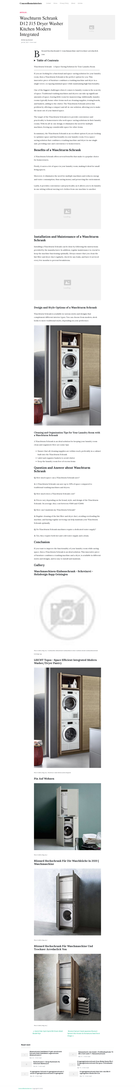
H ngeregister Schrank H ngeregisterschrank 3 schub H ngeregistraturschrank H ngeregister (47, 1072)
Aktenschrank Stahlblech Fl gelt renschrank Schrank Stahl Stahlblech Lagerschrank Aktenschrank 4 (46, 1053)
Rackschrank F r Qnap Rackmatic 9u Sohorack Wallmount (46, 1063)
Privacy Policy (64, 3)
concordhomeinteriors (25, 1088)
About (73, 3)
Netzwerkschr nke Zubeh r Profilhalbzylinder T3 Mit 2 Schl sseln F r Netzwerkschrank (95, 1053)
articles (80, 3)
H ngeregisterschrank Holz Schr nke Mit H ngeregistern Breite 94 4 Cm (95, 1072)
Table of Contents (48, 60)
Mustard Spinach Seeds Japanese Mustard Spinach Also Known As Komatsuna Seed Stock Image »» (84, 1033)
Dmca (55, 3)
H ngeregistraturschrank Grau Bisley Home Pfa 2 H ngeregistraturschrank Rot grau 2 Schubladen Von (95, 1063)
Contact (48, 3)
